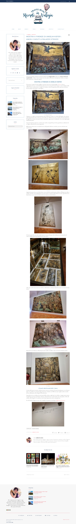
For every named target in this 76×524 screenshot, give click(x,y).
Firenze (59, 84)
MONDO (26, 29)
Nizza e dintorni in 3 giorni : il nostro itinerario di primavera (17, 108)
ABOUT (19, 29)
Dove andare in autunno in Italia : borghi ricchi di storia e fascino (18, 103)
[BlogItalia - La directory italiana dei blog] (8, 510)
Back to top (66, 519)
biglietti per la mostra (60, 400)
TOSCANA (42, 29)
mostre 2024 (29, 428)
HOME (13, 29)
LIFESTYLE (51, 29)
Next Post (66, 474)
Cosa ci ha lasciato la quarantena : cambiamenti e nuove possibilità (32, 465)
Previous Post (30, 474)
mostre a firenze (35, 428)
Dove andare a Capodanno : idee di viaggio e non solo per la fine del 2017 (63, 466)
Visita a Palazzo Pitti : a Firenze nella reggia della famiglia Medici (17, 113)
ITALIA (34, 29)
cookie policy (61, 29)
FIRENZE (29, 34)
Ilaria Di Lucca (35, 432)
